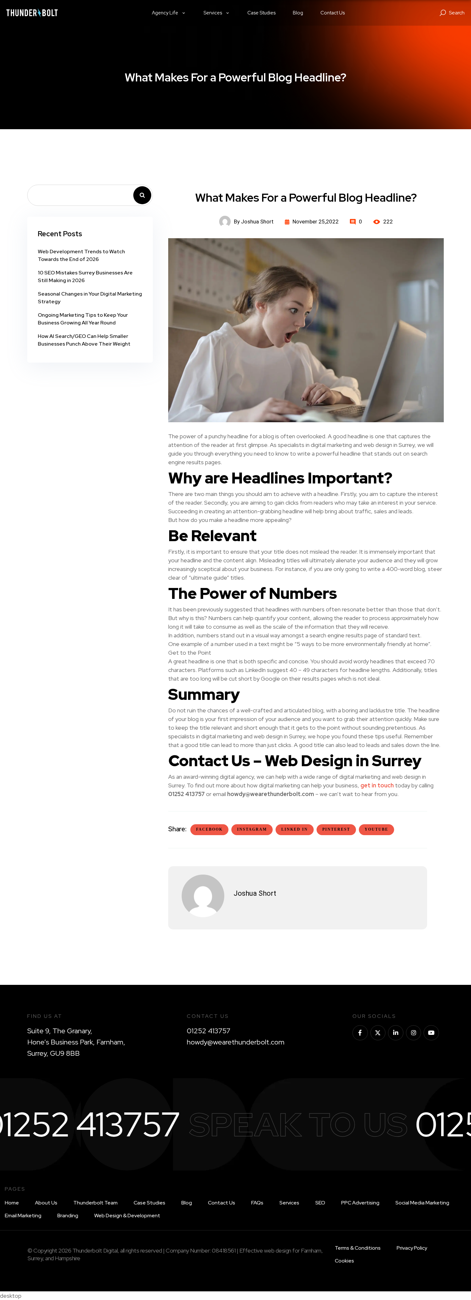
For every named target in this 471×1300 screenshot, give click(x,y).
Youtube (376, 829)
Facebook (209, 829)
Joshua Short (255, 893)
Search (142, 195)
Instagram (252, 829)
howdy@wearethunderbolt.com (236, 1042)
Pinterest (336, 829)
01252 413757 (208, 1031)
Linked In (294, 829)
